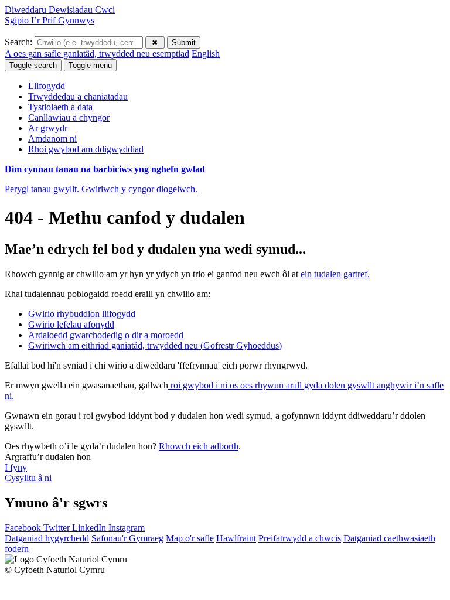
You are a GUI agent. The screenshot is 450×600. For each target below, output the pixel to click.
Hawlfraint (236, 538)
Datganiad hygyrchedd (47, 538)
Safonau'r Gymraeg (127, 538)
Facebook (24, 528)
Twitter (57, 528)
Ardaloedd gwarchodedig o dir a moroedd (105, 335)
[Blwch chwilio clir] (155, 42)
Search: (20, 42)
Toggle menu (90, 65)
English (206, 54)
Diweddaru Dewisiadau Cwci (60, 10)
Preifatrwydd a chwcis (299, 538)
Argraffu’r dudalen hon (48, 457)
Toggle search (33, 65)
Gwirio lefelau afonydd (71, 324)
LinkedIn (90, 528)
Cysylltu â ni (28, 478)
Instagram (126, 528)
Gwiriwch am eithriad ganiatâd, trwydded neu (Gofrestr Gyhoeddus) (155, 345)
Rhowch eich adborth (198, 446)
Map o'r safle (190, 538)
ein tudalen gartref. (335, 274)
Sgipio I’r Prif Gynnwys (49, 20)
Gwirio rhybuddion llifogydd (81, 314)
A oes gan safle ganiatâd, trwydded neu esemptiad (97, 54)
